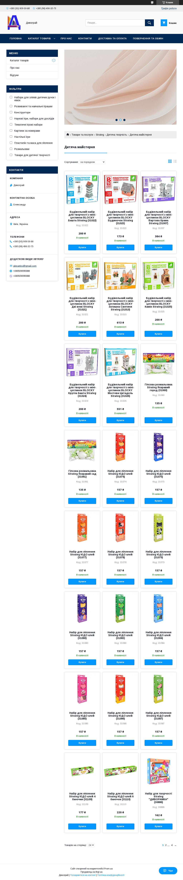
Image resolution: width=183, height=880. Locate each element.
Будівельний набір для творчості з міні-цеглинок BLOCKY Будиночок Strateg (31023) (120, 217)
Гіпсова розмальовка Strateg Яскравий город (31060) (158, 387)
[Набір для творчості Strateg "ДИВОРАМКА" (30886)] (158, 771)
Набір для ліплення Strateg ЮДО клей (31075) (158, 474)
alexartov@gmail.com (24, 266)
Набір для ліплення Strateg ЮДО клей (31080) (82, 635)
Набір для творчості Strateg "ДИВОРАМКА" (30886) (158, 798)
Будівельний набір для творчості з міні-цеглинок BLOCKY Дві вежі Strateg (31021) (82, 304)
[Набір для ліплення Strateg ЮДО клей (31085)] (82, 690)
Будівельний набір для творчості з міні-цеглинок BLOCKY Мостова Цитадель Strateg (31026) (120, 390)
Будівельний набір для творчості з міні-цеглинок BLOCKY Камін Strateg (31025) (158, 302)
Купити (82, 247)
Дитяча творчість (117, 134)
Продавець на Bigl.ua (91, 872)
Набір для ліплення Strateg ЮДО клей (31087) (158, 715)
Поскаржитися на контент (83, 875)
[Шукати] (149, 22)
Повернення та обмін (148, 38)
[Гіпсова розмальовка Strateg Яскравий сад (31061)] (82, 448)
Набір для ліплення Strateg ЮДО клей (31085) (82, 715)
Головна (16, 38)
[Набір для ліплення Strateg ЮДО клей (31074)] (120, 448)
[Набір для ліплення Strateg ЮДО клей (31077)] (82, 529)
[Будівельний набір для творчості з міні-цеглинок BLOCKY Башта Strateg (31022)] (82, 189)
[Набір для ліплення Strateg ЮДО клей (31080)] (82, 610)
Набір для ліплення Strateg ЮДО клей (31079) (158, 554)
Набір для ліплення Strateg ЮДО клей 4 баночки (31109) (82, 796)
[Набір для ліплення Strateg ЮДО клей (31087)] (158, 690)
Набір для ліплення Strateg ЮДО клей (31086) (120, 715)
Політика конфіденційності (110, 875)
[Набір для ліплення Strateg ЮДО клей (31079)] (158, 529)
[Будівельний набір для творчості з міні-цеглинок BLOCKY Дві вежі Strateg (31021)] (82, 275)
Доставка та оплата (112, 38)
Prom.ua (108, 868)
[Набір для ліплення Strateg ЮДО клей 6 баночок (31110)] (120, 771)
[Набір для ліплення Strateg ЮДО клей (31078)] (120, 529)
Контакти (85, 38)
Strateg (100, 134)
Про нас (66, 38)
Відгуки (14, 75)
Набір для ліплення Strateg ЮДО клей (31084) (158, 635)
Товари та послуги (82, 134)
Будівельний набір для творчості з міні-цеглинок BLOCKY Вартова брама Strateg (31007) (158, 217)
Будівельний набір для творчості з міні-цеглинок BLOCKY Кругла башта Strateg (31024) (82, 390)
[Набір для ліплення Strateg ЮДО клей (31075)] (158, 448)
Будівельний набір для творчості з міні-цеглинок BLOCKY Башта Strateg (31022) (82, 216)
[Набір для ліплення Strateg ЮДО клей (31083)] (120, 610)
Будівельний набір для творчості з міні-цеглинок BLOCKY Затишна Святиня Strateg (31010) (120, 304)
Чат (171, 870)
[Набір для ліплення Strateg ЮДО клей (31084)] (158, 610)
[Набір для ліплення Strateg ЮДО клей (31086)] (120, 690)
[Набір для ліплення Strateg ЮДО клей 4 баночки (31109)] (82, 771)
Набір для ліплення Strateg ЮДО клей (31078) (120, 554)
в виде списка (175, 162)
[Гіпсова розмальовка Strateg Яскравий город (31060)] (158, 362)
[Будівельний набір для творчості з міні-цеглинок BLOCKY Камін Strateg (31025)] (158, 275)
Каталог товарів (39, 38)
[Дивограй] (14, 29)
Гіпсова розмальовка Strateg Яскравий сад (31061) (82, 474)
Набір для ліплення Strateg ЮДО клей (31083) (120, 635)
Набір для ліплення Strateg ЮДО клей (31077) (82, 554)
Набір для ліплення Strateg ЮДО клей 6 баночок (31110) (120, 796)
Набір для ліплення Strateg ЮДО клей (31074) (120, 474)
